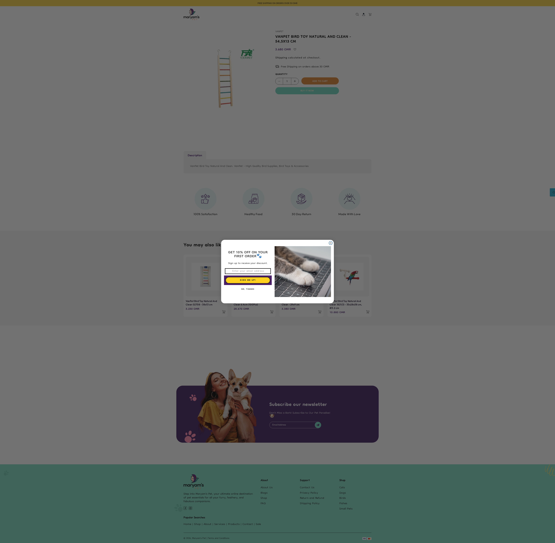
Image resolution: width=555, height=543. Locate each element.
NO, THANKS (247, 289)
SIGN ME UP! (248, 280)
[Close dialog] (330, 243)
